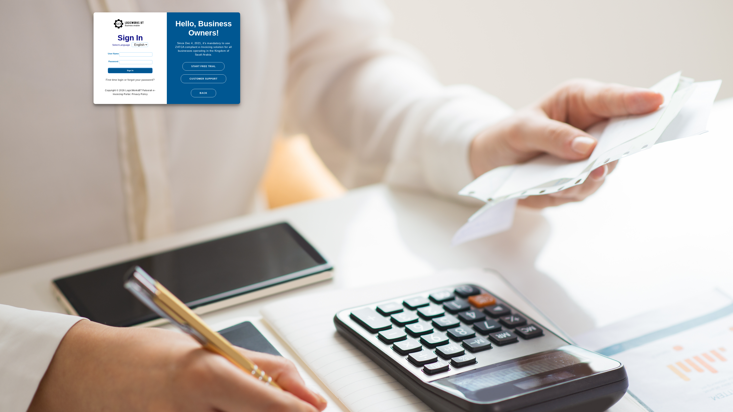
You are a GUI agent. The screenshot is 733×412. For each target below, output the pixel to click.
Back (203, 93)
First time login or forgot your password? (130, 79)
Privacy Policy (140, 94)
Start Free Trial (203, 66)
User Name (113, 53)
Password (113, 61)
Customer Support (203, 78)
